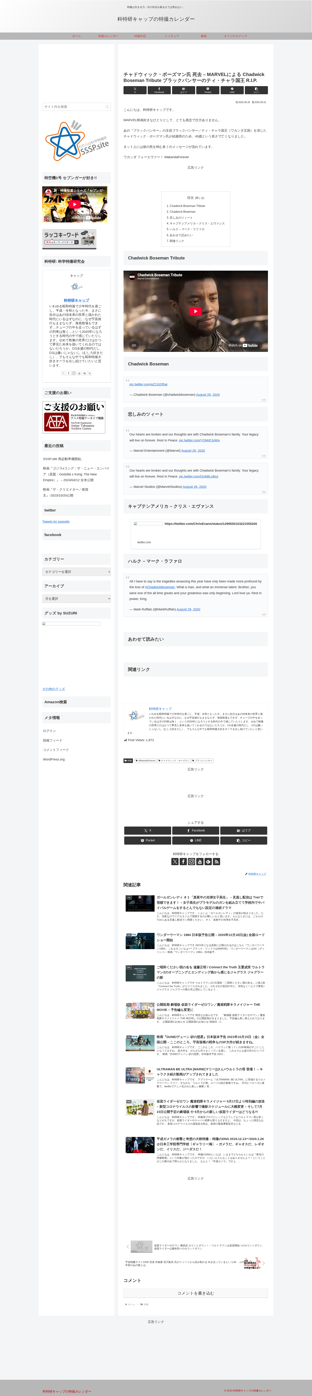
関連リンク (177, 240)
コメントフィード (56, 750)
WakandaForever (146, 760)
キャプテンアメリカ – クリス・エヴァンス (197, 223)
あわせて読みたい (181, 235)
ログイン (49, 731)
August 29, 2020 (208, 394)
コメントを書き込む (195, 1293)
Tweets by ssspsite (56, 521)
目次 (190, 198)
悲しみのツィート (181, 217)
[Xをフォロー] (175, 861)
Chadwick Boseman (183, 211)
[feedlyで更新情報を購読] (208, 861)
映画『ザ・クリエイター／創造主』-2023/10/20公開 (65, 492)
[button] (256, 90)
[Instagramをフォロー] (191, 861)
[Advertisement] (196, 59)
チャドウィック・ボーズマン (175, 760)
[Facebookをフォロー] (183, 861)
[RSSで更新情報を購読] (216, 861)
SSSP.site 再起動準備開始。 (63, 459)
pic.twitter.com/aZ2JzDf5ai (148, 384)
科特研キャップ (76, 300)
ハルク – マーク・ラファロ (187, 229)
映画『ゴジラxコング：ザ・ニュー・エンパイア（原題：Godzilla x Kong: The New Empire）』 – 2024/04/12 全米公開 (76, 474)
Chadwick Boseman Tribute (187, 205)
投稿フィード (52, 740)
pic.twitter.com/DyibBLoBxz (198, 476)
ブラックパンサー (203, 760)
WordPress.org (54, 759)
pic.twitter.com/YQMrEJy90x (199, 440)
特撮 (129, 760)
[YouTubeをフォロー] (199, 861)
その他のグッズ (53, 689)
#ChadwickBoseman (160, 587)
